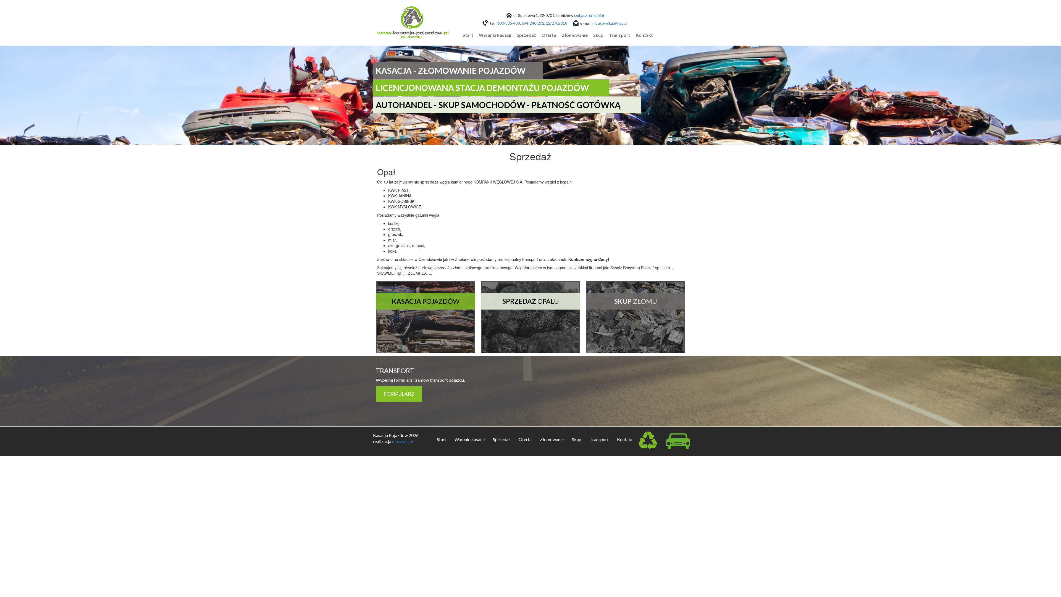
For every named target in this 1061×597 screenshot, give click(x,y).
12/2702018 (556, 23)
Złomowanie (575, 35)
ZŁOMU (635, 301)
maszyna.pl (402, 441)
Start (468, 35)
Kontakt (644, 35)
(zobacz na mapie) (589, 15)
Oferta (549, 35)
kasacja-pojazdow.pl (412, 20)
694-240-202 (533, 23)
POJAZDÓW (425, 301)
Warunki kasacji (495, 35)
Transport (619, 35)
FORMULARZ (399, 394)
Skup (598, 35)
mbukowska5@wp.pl (609, 23)
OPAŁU (530, 301)
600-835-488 (508, 23)
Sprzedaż (526, 35)
